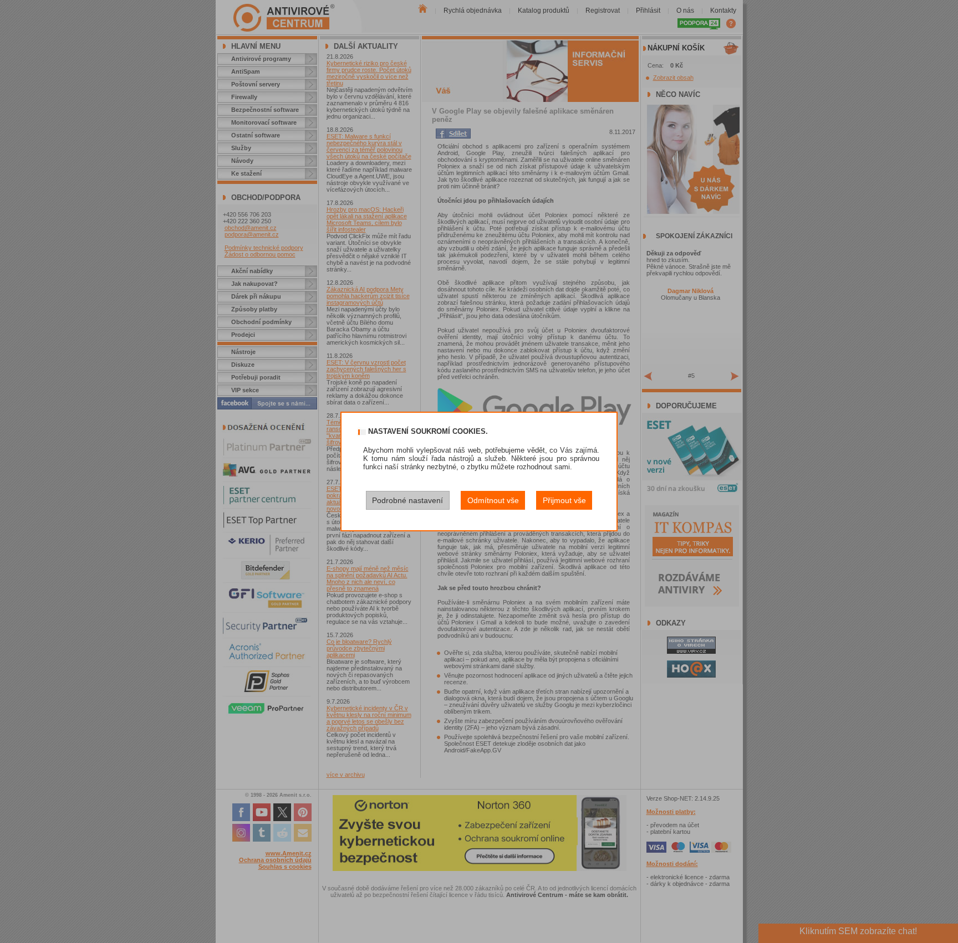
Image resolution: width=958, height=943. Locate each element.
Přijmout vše (564, 500)
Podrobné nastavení (407, 500)
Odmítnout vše (493, 500)
